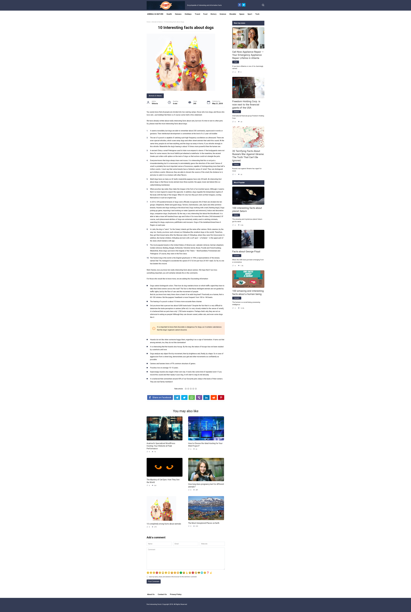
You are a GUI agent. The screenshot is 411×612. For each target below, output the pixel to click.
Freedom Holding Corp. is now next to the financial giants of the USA (246, 104)
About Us (151, 594)
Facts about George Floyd (246, 251)
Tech (257, 14)
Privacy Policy (175, 594)
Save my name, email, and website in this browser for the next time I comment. (173, 577)
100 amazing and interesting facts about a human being (248, 292)
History (213, 14)
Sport (250, 14)
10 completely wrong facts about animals (164, 524)
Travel (197, 14)
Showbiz (232, 14)
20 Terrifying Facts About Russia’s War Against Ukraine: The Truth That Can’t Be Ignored (248, 156)
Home (148, 22)
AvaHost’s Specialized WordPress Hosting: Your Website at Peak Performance (161, 446)
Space (241, 14)
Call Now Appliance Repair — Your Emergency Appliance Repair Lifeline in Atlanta (248, 54)
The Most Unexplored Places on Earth (203, 523)
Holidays (188, 14)
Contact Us (162, 594)
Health (169, 14)
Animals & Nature (157, 22)
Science (223, 14)
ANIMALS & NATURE (155, 14)
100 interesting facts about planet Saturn (247, 209)
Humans (178, 14)
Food (205, 14)
